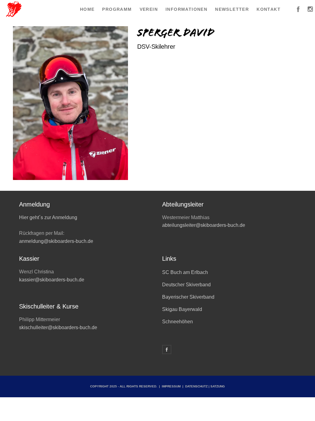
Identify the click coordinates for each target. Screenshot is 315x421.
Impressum (171, 386)
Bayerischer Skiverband (188, 297)
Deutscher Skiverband (186, 284)
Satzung (217, 386)
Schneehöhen (177, 321)
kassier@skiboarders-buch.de (51, 279)
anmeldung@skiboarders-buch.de (56, 241)
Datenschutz (196, 386)
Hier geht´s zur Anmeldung (48, 217)
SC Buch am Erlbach (185, 272)
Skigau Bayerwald (182, 309)
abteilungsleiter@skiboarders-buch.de (203, 225)
